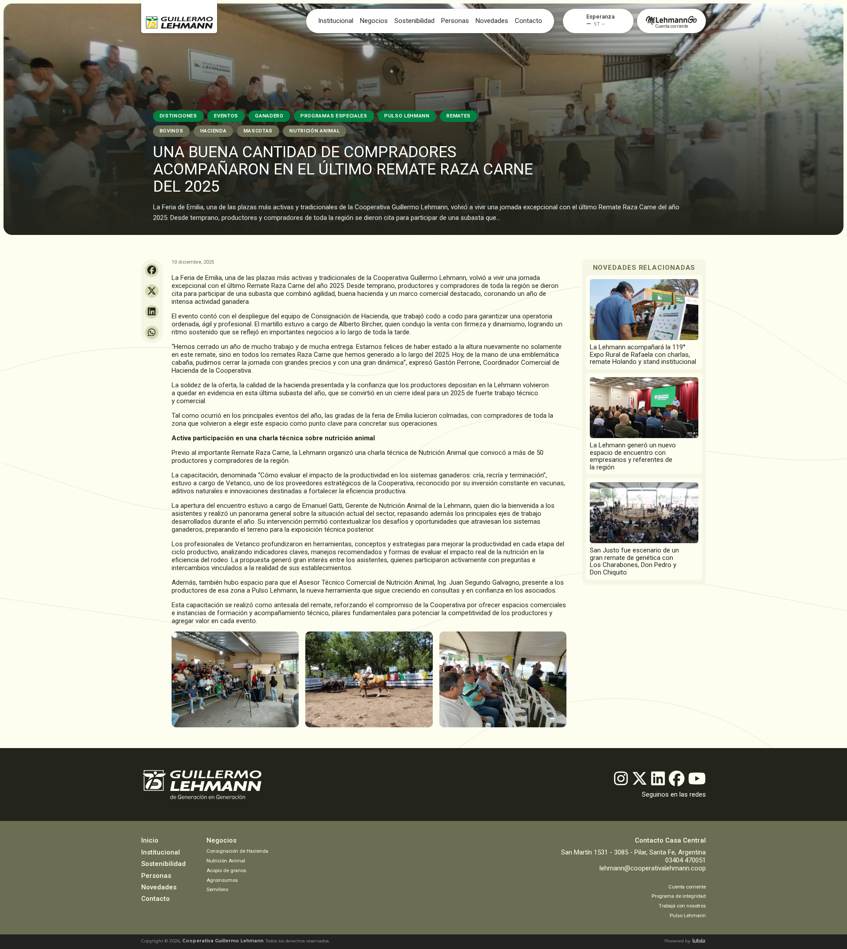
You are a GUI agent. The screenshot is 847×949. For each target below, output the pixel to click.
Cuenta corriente (687, 887)
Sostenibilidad (414, 21)
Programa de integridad (679, 896)
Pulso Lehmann (688, 916)
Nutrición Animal (225, 861)
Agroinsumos (222, 880)
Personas (455, 21)
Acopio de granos (226, 870)
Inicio (149, 840)
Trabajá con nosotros (682, 906)
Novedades (158, 887)
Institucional (335, 21)
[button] (600, 17)
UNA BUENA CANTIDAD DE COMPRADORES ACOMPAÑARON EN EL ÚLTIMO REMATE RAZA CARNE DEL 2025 (343, 169)
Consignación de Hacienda (237, 851)
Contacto (528, 21)
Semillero (217, 889)
